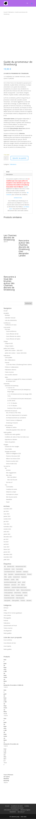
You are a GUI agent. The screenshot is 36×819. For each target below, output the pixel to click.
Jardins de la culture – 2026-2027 (14, 350)
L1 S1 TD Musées (12, 403)
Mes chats (9, 475)
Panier (8, 502)
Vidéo (6, 377)
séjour (12, 595)
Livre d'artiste (7, 615)
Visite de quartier (20, 598)
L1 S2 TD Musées (12, 405)
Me (6, 468)
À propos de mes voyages (12, 446)
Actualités (6, 313)
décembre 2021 (8, 536)
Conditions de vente (11, 489)
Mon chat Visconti (12, 479)
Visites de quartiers (10, 442)
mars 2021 (6, 547)
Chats (5, 610)
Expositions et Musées (11, 439)
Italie (17, 579)
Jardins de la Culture (9, 348)
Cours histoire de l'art (9, 571)
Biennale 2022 (10, 566)
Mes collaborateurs (10, 360)
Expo (5, 574)
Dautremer (18, 571)
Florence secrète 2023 (12, 461)
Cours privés (7, 327)
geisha (9, 577)
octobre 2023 (7, 519)
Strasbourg (7, 595)
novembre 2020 (8, 557)
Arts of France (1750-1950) (13, 412)
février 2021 (7, 549)
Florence (29, 574)
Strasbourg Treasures (12, 423)
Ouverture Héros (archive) (14, 408)
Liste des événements (11, 320)
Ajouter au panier (19, 158)
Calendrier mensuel (10, 318)
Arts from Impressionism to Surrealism (16, 415)
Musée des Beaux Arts (9, 590)
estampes (25, 571)
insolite (12, 579)
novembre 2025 (8, 509)
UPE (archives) (9, 425)
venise (25, 595)
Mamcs (23, 584)
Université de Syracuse (11, 410)
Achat (7, 172)
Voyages (6, 444)
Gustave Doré (16, 577)
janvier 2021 (7, 552)
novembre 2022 (8, 526)
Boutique (7, 315)
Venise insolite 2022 (11, 463)
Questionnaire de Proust (10, 625)
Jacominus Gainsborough (10, 582)
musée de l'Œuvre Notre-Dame (19, 587)
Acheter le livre (18, 197)
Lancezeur (13, 584)
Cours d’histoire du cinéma (13, 336)
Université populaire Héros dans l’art (16, 430)
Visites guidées (8, 432)
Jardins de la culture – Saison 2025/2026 (15, 353)
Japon (19, 582)
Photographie (7, 618)
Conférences (7, 323)
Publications (11, 12)
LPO (19, 584)
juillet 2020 (6, 559)
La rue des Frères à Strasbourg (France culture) (19, 364)
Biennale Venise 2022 (21, 566)
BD (5, 566)
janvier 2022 (7, 534)
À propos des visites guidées (12, 434)
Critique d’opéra (9, 346)
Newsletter (9, 499)
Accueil (5, 12)
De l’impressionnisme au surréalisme (16, 417)
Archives (8, 470)
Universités (7, 383)
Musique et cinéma (11, 427)
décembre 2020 (8, 554)
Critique (6, 341)
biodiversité (7, 569)
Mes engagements (11, 472)
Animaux (6, 608)
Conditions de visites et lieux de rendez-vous (17, 437)
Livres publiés (8, 357)
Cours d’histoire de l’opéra (13, 339)
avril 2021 (6, 544)
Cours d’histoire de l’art (12, 334)
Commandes (9, 487)
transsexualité (19, 595)
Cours (13, 569)
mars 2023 (6, 524)
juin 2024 (6, 511)
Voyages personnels (10, 451)
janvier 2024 (7, 516)
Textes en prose (9, 372)
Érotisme (23, 600)
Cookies (26, 806)
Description (9, 174)
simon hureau (17, 592)
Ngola (17, 590)
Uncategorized (7, 630)
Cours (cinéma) (8, 640)
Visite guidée (7, 600)
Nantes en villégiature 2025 (13, 453)
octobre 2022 (7, 529)
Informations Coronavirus (11, 810)
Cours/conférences (11, 331)
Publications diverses (10, 369)
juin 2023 (6, 521)
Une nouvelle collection (11, 374)
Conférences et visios (10, 325)
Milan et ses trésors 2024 (13, 458)
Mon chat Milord (11, 477)
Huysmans (23, 577)
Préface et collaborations (12, 367)
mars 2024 (6, 514)
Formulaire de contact (12, 494)
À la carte (7, 329)
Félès (5, 577)
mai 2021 (6, 542)
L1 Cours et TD (10, 387)
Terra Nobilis (8, 449)
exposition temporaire (20, 574)
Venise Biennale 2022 (9, 598)
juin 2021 (6, 539)
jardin (23, 582)
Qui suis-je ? (9, 482)
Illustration (6, 579)
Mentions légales (25, 810)
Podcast (7, 362)
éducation (29, 600)
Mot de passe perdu (11, 497)
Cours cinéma (19, 569)
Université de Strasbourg (11, 385)
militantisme (7, 587)
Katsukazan (7, 584)
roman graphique (8, 592)
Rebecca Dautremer (25, 590)
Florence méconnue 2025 (13, 456)
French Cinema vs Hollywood (14, 420)
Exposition (10, 574)
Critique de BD (9, 343)
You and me (7, 466)
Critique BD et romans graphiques (13, 613)
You (6, 485)
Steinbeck (25, 592)
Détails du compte (11, 492)
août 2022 (6, 531)
